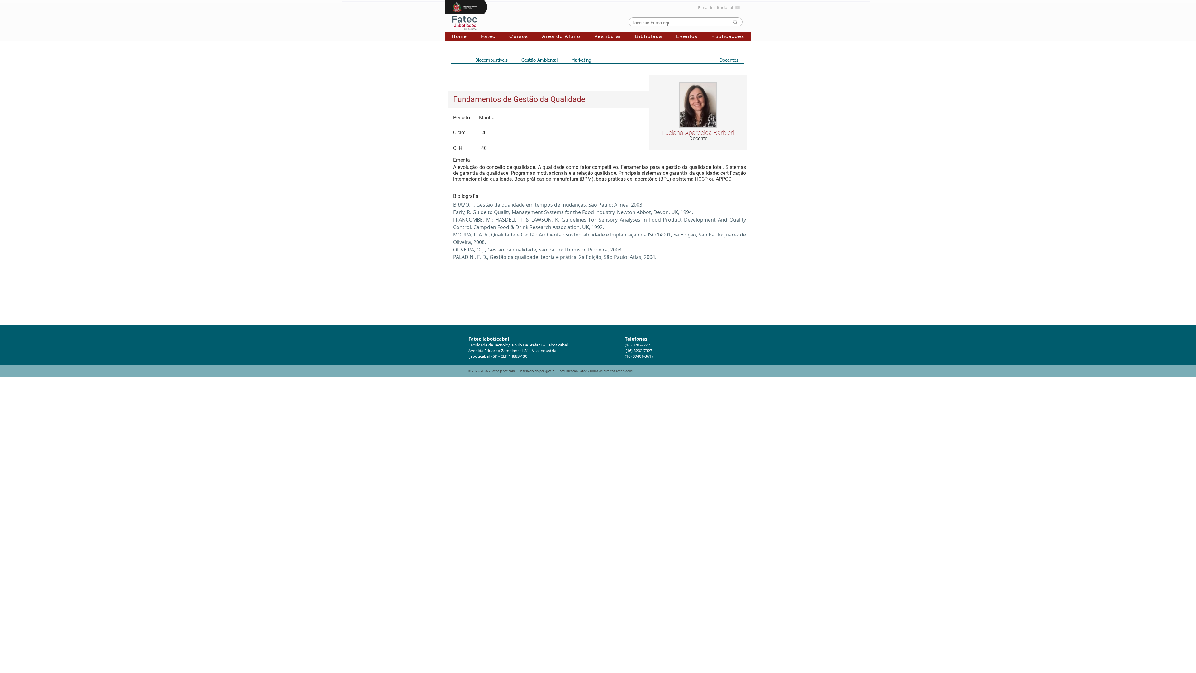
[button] (488, 36)
